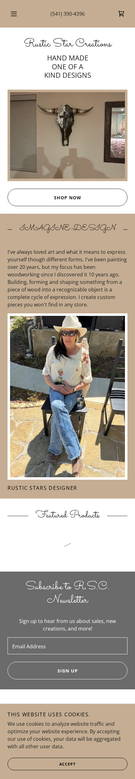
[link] (121, 14)
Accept (67, 764)
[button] (14, 14)
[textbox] (67, 645)
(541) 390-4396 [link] (68, 13)
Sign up (67, 671)
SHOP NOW (67, 198)
